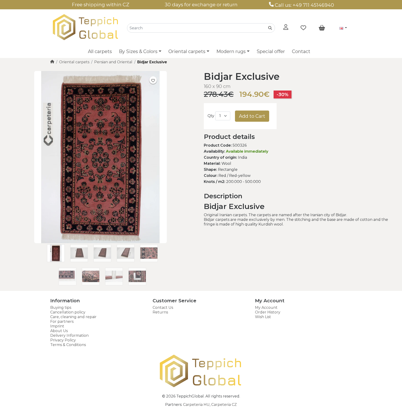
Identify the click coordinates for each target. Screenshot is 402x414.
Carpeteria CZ (224, 404)
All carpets (100, 51)
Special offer (271, 51)
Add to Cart (252, 116)
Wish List (263, 317)
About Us (59, 331)
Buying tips (60, 307)
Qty (211, 116)
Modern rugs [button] (231, 51)
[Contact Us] (271, 5)
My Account (266, 307)
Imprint (57, 326)
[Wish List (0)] (303, 28)
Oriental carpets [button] (186, 51)
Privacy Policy (63, 340)
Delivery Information (69, 335)
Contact (301, 51)
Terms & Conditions (68, 345)
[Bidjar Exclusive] (100, 242)
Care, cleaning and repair (73, 317)
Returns (160, 312)
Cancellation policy (67, 312)
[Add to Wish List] (153, 80)
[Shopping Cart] (322, 28)
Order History (267, 312)
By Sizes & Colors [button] (138, 51)
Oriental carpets (74, 62)
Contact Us (163, 307)
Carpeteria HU (196, 404)
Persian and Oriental (113, 62)
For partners (62, 321)
